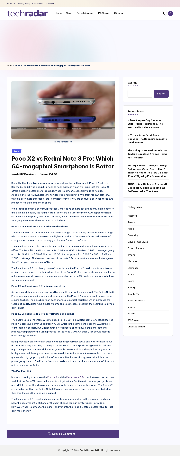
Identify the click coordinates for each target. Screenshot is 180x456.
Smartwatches (136, 300)
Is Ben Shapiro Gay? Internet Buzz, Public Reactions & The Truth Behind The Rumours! (145, 124)
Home (10, 65)
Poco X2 (52, 377)
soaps (131, 306)
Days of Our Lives (138, 241)
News (16, 151)
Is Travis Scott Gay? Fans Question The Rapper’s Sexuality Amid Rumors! (147, 139)
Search (132, 82)
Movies (132, 274)
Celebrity (133, 235)
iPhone (131, 254)
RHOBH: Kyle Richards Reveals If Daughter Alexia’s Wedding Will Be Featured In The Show (147, 188)
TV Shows (133, 320)
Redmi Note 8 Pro (75, 377)
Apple (131, 228)
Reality (131, 287)
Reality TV (133, 293)
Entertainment (136, 248)
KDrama (132, 261)
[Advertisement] (90, 40)
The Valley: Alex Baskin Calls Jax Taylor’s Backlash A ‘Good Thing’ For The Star (147, 154)
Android (132, 215)
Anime (131, 222)
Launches (133, 267)
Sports (131, 313)
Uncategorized (136, 326)
